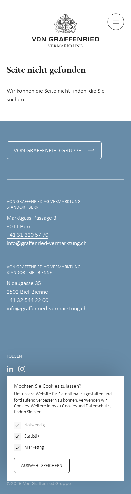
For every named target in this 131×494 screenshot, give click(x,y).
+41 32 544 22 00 (27, 300)
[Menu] (115, 21)
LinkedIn (10, 369)
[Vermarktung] (65, 30)
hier (36, 412)
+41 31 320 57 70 (27, 235)
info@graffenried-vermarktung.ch (47, 243)
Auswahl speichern (41, 466)
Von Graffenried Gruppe (47, 151)
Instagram (21, 369)
